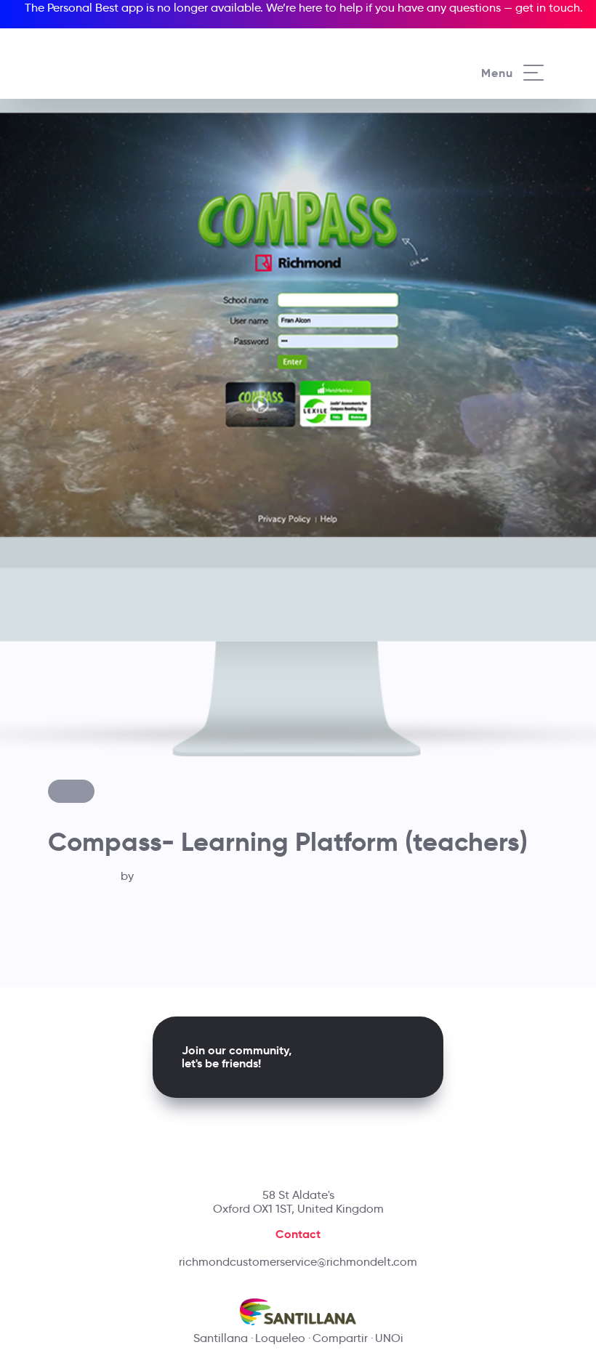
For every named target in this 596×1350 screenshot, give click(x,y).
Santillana (220, 1338)
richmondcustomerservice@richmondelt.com (298, 1262)
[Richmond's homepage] (112, 57)
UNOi (389, 1338)
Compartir (340, 1338)
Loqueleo (280, 1338)
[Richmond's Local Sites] (528, 44)
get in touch (547, 8)
